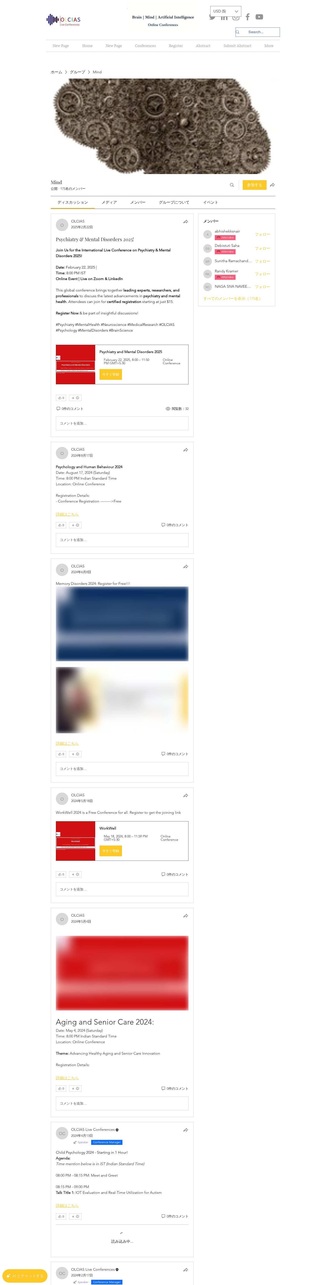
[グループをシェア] (272, 185)
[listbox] (225, 11)
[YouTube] (259, 16)
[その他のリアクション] (75, 398)
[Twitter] (212, 16)
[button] (225, 11)
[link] (73, 202)
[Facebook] (247, 16)
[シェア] (186, 221)
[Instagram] (236, 16)
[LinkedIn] (224, 16)
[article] (122, 325)
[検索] (232, 185)
